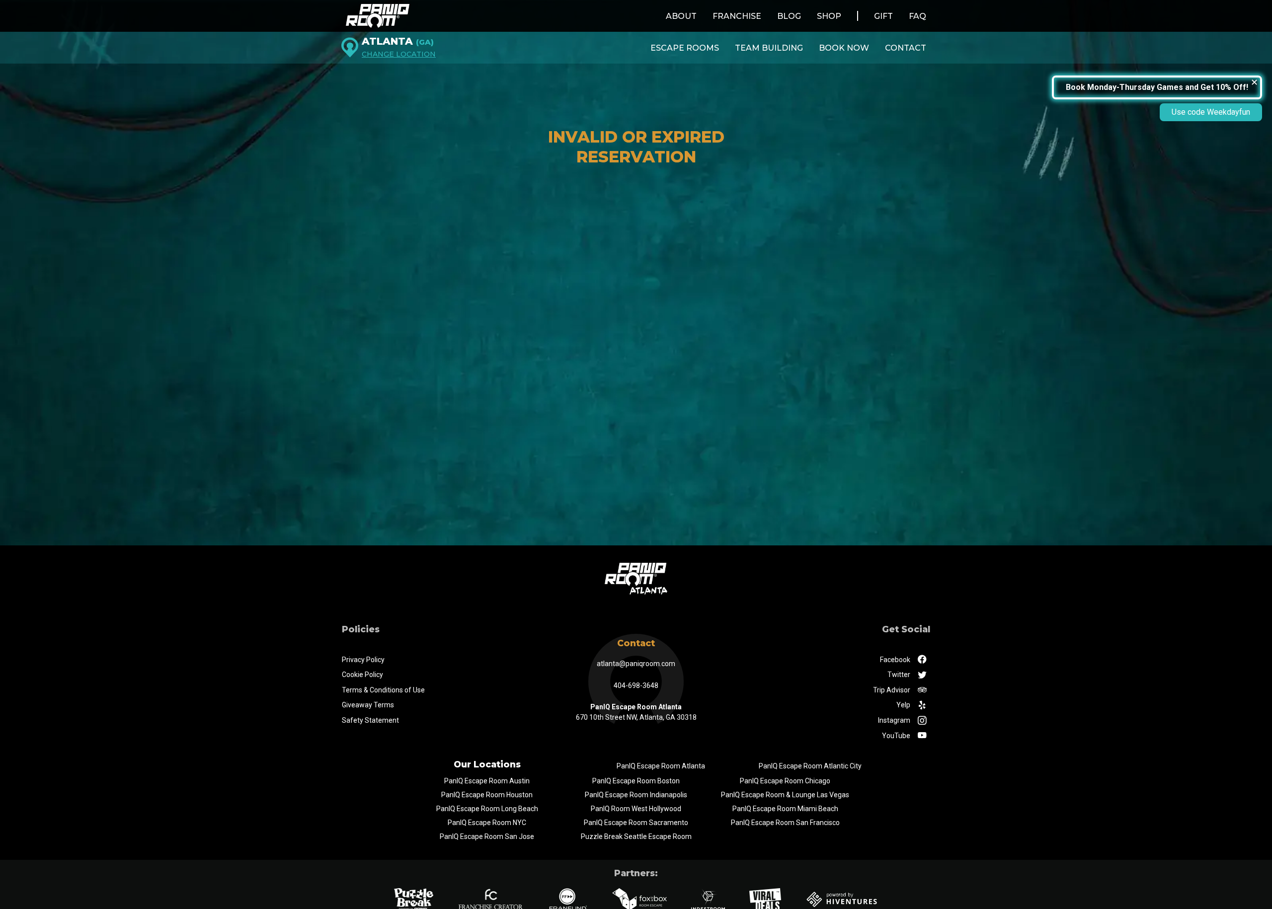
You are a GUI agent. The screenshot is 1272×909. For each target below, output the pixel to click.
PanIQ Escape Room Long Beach (487, 809)
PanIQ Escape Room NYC (487, 823)
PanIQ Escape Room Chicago (785, 781)
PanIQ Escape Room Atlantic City (810, 766)
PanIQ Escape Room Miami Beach (785, 809)
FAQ (917, 16)
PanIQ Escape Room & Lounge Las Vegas (785, 795)
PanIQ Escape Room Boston (636, 781)
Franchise (737, 16)
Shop (829, 16)
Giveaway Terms (368, 705)
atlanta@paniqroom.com (636, 664)
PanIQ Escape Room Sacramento (636, 823)
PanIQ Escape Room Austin (487, 781)
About (681, 16)
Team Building (769, 48)
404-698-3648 (636, 685)
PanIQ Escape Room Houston (487, 795)
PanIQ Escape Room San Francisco (785, 823)
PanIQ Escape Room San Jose (487, 836)
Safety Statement (370, 720)
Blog (789, 16)
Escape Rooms (684, 48)
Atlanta (398, 41)
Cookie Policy (362, 675)
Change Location (399, 54)
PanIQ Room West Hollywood (636, 809)
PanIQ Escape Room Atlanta (661, 766)
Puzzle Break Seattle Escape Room (636, 836)
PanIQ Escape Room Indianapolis (636, 795)
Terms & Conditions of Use (383, 690)
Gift (883, 16)
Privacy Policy (363, 660)
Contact (905, 48)
